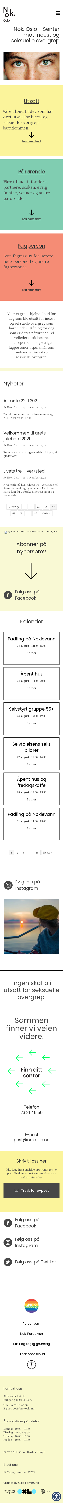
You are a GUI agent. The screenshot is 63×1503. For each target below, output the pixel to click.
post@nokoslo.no (32, 1140)
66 (46, 507)
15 (37, 852)
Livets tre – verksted (24, 471)
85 (35, 513)
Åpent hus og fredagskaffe (31, 782)
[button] (56, 1496)
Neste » (46, 513)
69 (21, 513)
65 (38, 507)
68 (13, 513)
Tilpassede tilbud (31, 1354)
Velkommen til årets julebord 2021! (25, 436)
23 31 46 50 (31, 1112)
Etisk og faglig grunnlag (31, 1344)
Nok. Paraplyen (31, 1333)
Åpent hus (31, 674)
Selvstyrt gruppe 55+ (31, 709)
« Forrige (14, 507)
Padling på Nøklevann (31, 639)
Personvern (31, 1323)
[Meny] (58, 13)
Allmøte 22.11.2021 (21, 401)
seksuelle (23, 40)
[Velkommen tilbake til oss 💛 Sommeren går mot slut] (31, 926)
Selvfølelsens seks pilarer (31, 747)
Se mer (31, 653)
